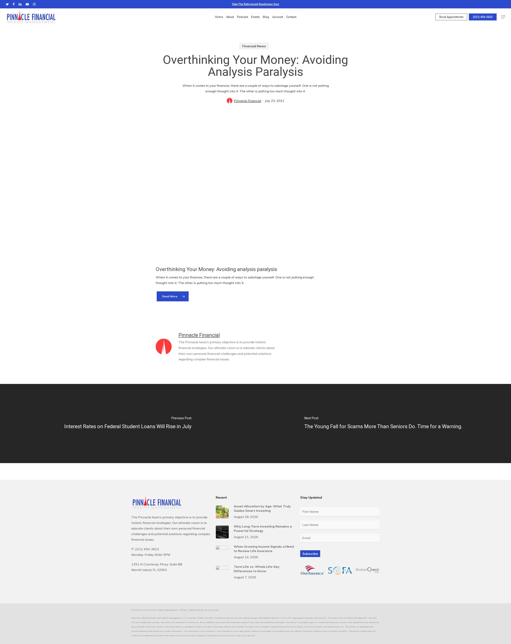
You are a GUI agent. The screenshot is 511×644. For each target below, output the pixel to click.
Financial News (254, 46)
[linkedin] (20, 4)
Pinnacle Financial (247, 101)
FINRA (200, 618)
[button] (503, 17)
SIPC (211, 618)
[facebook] (14, 4)
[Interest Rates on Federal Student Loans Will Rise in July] (128, 423)
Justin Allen (213, 610)
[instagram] (34, 4)
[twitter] (7, 4)
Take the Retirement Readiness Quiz (255, 4)
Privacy (183, 610)
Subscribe (310, 554)
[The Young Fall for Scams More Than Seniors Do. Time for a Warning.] (383, 423)
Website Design (196, 610)
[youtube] (27, 4)
